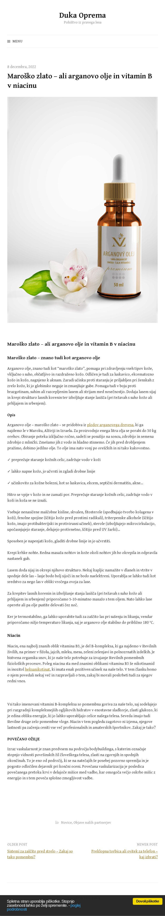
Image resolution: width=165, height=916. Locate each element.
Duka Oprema (82, 15)
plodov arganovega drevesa (110, 425)
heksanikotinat (37, 669)
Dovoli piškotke (147, 901)
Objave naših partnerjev (92, 822)
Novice (66, 822)
